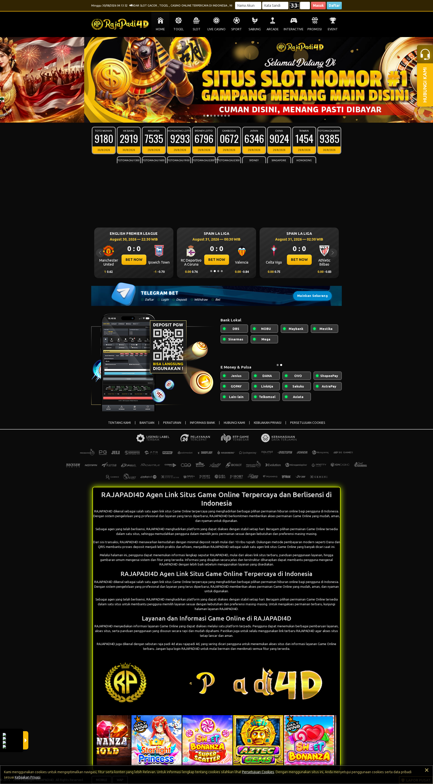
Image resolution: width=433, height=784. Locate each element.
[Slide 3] (211, 115)
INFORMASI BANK (202, 422)
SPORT (236, 29)
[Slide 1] (204, 115)
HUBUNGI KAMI (234, 422)
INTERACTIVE (293, 29)
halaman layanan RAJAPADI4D (216, 609)
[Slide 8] (229, 115)
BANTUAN (147, 422)
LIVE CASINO (216, 29)
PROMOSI (314, 29)
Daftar (334, 6)
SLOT (196, 29)
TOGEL (178, 29)
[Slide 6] (222, 115)
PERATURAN (172, 422)
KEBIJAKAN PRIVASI (267, 422)
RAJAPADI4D (155, 529)
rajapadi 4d (191, 644)
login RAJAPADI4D (187, 648)
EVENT (333, 29)
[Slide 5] (218, 115)
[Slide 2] (208, 115)
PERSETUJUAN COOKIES (307, 422)
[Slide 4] (215, 115)
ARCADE (273, 29)
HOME (160, 29)
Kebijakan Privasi (27, 777)
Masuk (318, 6)
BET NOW (134, 260)
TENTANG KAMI (119, 422)
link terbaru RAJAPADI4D (296, 631)
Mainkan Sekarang (312, 295)
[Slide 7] (225, 115)
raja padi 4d (166, 644)
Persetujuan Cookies (258, 772)
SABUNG (255, 29)
